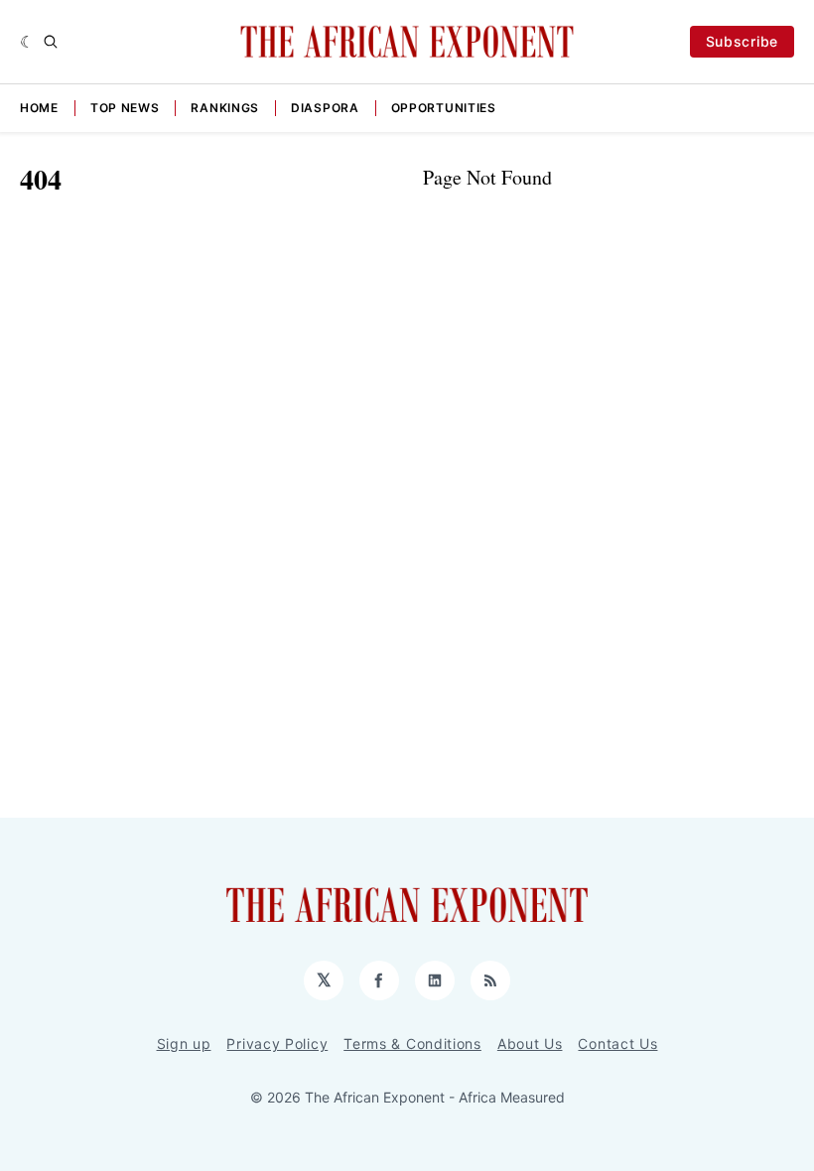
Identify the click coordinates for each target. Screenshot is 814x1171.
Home (39, 107)
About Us (530, 1043)
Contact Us (617, 1043)
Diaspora (325, 107)
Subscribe (742, 41)
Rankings (225, 107)
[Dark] (27, 42)
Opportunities (443, 107)
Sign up (184, 1043)
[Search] (51, 42)
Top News (125, 107)
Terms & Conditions (412, 1043)
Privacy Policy (277, 1043)
